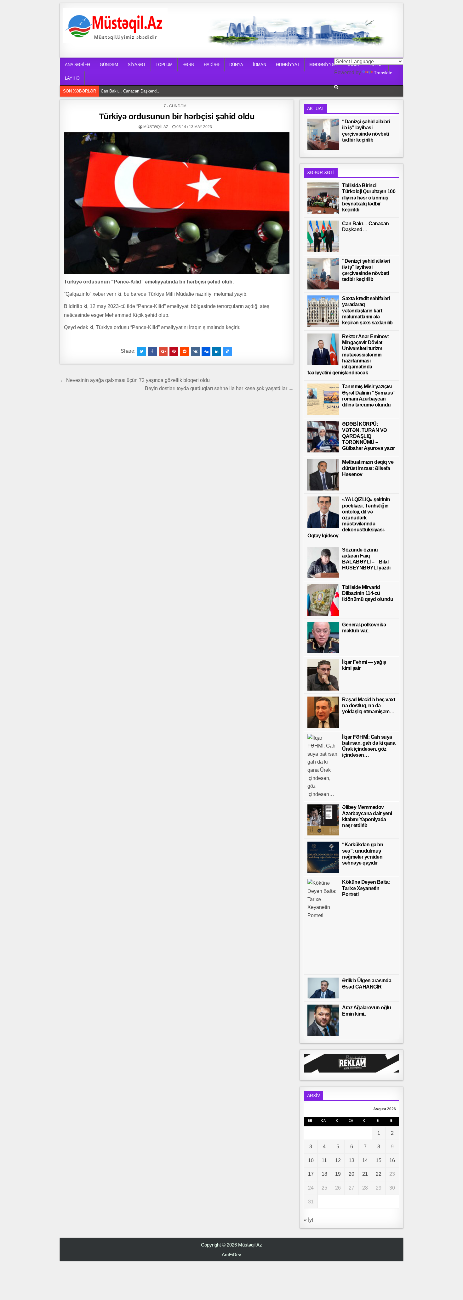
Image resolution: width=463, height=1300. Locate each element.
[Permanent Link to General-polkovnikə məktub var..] (323, 637)
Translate (383, 72)
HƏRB (188, 64)
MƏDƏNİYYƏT (323, 64)
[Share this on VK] (195, 351)
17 (311, 1174)
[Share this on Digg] (206, 351)
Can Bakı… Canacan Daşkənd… (132, 91)
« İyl (308, 1220)
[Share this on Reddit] (184, 351)
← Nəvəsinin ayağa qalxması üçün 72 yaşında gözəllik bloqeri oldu (135, 380)
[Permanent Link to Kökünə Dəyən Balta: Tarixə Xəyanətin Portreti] (323, 925)
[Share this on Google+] (163, 351)
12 (338, 1160)
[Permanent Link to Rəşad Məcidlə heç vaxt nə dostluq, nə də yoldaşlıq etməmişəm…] (323, 712)
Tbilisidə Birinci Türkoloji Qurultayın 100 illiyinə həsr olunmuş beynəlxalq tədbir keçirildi (368, 197)
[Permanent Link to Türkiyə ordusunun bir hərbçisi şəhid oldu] (176, 203)
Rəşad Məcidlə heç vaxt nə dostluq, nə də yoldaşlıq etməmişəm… (368, 705)
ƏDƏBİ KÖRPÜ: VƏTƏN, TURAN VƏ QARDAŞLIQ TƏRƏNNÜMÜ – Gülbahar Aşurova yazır (368, 436)
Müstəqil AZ (155, 127)
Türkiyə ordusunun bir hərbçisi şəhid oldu (177, 116)
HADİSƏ (212, 64)
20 (351, 1174)
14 (365, 1160)
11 (324, 1160)
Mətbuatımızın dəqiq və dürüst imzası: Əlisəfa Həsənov (367, 468)
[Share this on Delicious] (227, 351)
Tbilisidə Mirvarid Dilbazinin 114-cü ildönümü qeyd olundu (367, 593)
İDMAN (259, 64)
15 (378, 1160)
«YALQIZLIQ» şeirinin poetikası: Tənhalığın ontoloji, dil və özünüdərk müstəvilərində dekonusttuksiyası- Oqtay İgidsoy (348, 517)
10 (311, 1160)
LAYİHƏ (72, 78)
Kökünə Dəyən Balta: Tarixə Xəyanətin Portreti (366, 888)
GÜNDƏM (109, 64)
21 (365, 1174)
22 (378, 1174)
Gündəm (177, 106)
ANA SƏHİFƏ (77, 64)
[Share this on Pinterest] (173, 351)
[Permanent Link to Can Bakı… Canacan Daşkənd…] (323, 236)
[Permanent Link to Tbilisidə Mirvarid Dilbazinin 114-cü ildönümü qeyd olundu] (323, 600)
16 (392, 1160)
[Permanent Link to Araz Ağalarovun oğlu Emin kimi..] (323, 1020)
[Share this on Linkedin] (216, 351)
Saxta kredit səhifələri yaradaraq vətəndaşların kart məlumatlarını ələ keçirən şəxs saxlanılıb (367, 310)
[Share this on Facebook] (152, 351)
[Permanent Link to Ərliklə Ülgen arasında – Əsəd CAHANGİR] (323, 988)
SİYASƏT (137, 64)
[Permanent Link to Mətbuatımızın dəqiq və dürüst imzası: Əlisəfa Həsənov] (323, 474)
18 (324, 1174)
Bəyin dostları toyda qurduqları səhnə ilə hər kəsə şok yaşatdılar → (219, 388)
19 (338, 1174)
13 (351, 1160)
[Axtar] (336, 87)
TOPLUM (164, 64)
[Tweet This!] (141, 351)
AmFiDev (231, 1254)
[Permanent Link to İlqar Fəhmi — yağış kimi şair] (323, 675)
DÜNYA (236, 64)
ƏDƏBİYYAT (288, 64)
